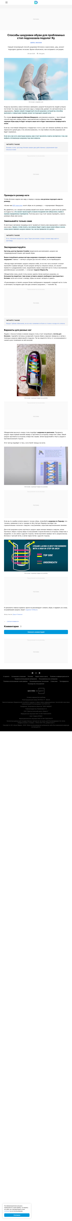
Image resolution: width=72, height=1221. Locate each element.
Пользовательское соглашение (48, 679)
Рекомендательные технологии (39, 681)
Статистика (54, 681)
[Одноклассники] (36, 672)
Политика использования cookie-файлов (15, 681)
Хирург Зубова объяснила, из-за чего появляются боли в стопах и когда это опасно (35, 323)
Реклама (30, 676)
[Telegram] (39, 672)
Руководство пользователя (36, 683)
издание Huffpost (31, 610)
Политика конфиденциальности (59, 676)
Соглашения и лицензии (18, 676)
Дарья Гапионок (17, 614)
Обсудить (42, 53)
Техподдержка (64, 681)
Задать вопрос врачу (41, 676)
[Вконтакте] (32, 672)
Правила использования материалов (26, 679)
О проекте (6, 676)
